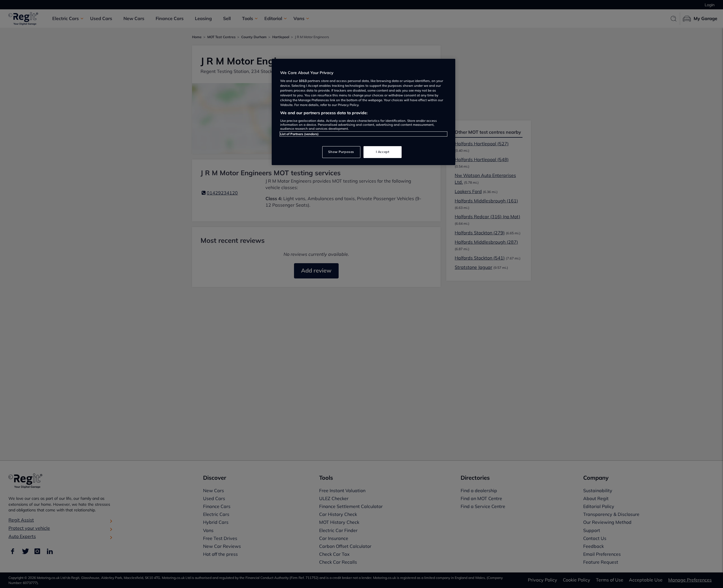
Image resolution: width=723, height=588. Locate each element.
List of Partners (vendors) (299, 134)
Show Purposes (341, 152)
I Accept (382, 152)
